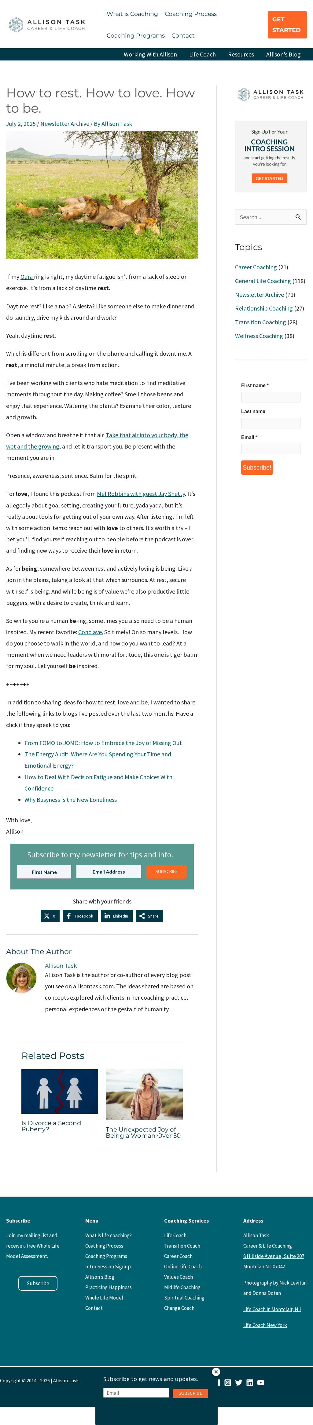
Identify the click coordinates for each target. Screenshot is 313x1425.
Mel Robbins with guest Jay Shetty (141, 493)
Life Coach (202, 54)
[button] (287, 25)
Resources (241, 54)
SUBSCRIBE (166, 871)
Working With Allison (150, 54)
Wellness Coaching (259, 336)
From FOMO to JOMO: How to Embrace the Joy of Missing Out (103, 743)
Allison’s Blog (283, 54)
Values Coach (178, 1277)
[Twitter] (238, 1382)
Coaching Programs (136, 35)
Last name (253, 411)
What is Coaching (132, 13)
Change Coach (179, 1308)
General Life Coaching (263, 281)
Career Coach (178, 1256)
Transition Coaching (260, 322)
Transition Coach (182, 1245)
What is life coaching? (108, 1235)
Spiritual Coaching (184, 1297)
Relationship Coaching (264, 308)
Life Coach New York (265, 1325)
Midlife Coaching (182, 1287)
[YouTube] (260, 1382)
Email (249, 437)
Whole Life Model (104, 1297)
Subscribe (38, 1283)
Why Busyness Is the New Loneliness (70, 799)
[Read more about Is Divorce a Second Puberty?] (59, 1091)
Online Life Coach (183, 1266)
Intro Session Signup (108, 1266)
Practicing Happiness (108, 1287)
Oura (27, 276)
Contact (183, 35)
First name (255, 385)
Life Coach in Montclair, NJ (272, 1309)
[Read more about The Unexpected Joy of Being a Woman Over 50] (144, 1094)
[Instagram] (227, 1382)
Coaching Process (191, 13)
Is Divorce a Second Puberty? (51, 1126)
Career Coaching (256, 267)
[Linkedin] (249, 1382)
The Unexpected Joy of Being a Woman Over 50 (143, 1132)
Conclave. (90, 632)
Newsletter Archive (64, 123)
